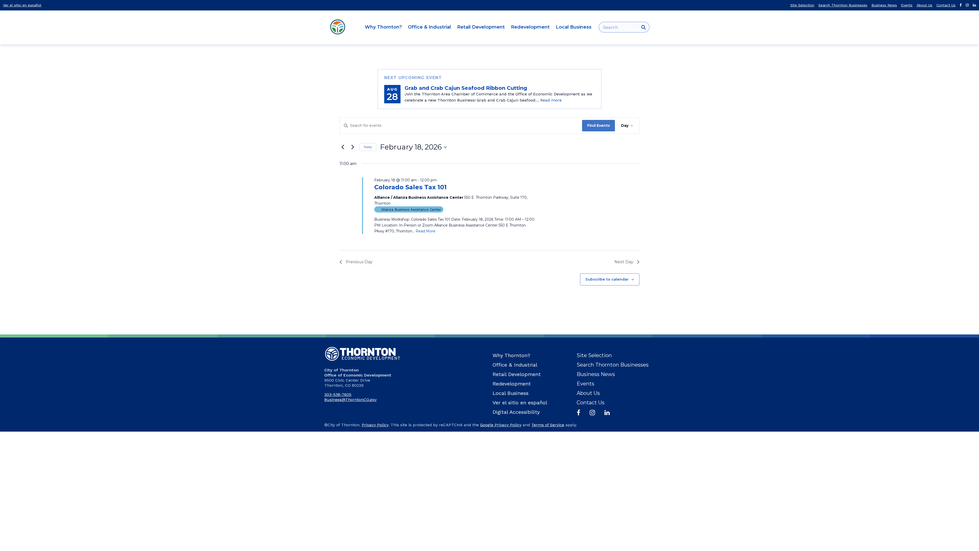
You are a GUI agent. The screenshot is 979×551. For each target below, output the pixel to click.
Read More (425, 231)
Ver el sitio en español (22, 5)
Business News (884, 5)
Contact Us (946, 5)
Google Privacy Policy (500, 424)
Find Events (598, 125)
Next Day (623, 261)
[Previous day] (343, 147)
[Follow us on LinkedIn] (974, 5)
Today (368, 147)
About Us (924, 5)
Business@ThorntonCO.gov (350, 399)
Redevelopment (530, 27)
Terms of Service (547, 424)
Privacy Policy (375, 424)
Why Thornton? (383, 27)
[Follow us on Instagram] (967, 5)
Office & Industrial (429, 27)
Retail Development (481, 27)
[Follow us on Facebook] (961, 5)
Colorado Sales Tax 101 (410, 187)
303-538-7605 (337, 394)
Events (906, 5)
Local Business (573, 27)
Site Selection (802, 5)
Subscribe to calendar (606, 279)
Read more (551, 100)
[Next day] (353, 147)
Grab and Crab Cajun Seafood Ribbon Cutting (466, 88)
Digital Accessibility (516, 412)
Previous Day (359, 261)
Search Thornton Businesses (842, 5)
